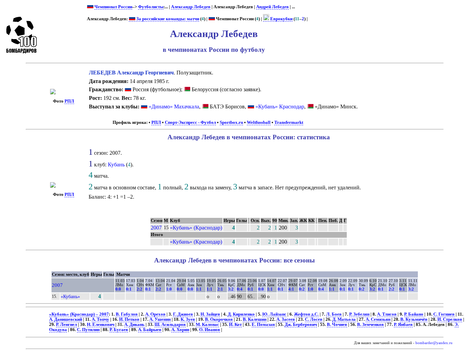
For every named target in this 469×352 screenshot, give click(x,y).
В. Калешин (254, 319)
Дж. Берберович (301, 324)
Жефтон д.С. (306, 314)
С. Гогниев (444, 314)
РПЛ (69, 101)
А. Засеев (285, 319)
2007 (156, 228)
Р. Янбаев (403, 324)
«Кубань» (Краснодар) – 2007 (79, 314)
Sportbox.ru (231, 122)
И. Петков (129, 319)
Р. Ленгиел (66, 324)
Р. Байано (413, 314)
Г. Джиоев (183, 314)
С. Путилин (88, 329)
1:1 (199, 289)
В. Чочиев (337, 324)
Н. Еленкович (100, 324)
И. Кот (235, 324)
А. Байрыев (149, 329)
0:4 (239, 289)
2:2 (139, 289)
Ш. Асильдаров (170, 324)
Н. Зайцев (210, 314)
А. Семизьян (378, 319)
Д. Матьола (344, 319)
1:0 (169, 289)
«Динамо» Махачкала (174, 106)
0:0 (118, 289)
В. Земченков (370, 324)
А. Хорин (180, 329)
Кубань (116, 164)
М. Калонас (207, 324)
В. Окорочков (219, 319)
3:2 (230, 289)
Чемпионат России (113, 6)
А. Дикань (134, 324)
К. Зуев (188, 319)
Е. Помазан (263, 324)
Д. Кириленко (241, 314)
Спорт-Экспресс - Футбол (190, 122)
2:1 (220, 289)
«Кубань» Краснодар (279, 106)
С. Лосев (313, 319)
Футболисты (150, 6)
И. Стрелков (449, 319)
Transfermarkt (288, 122)
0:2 (302, 289)
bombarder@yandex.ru (434, 343)
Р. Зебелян (359, 314)
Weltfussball (259, 122)
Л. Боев (334, 314)
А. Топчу (100, 319)
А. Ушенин (160, 319)
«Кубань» (70, 296)
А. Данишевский (65, 319)
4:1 (291, 289)
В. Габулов (127, 314)
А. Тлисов (387, 314)
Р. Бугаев (119, 329)
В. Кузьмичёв (413, 319)
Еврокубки (281, 18)
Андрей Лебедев (272, 6)
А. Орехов (155, 314)
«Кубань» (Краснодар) (196, 228)
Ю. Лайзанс (274, 314)
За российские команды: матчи (167, 18)
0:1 (128, 289)
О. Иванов (209, 329)
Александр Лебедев (190, 6)
